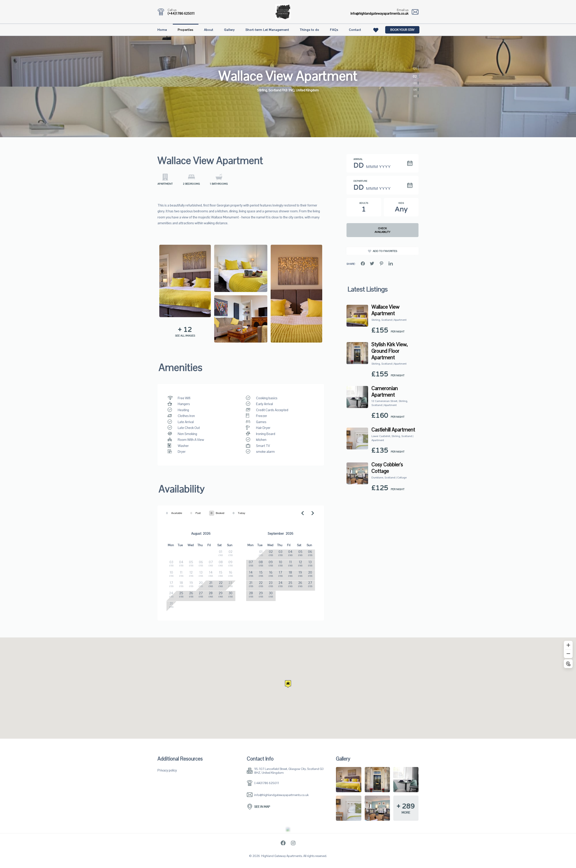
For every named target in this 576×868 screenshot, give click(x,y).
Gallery (229, 30)
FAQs (334, 30)
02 (414, 76)
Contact (355, 30)
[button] (288, 684)
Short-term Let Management (267, 30)
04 (415, 89)
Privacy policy (167, 770)
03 (415, 83)
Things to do (309, 30)
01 (415, 67)
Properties (185, 30)
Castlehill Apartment (393, 429)
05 (415, 96)
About (208, 30)
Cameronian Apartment (384, 391)
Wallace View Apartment (385, 310)
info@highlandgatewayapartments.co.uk (379, 13)
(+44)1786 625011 (181, 13)
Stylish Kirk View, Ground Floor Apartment (389, 351)
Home (162, 30)
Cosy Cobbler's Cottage (387, 467)
